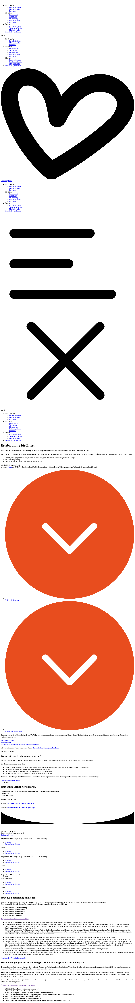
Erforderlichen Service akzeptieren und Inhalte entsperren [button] (20, 744)
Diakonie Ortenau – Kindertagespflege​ (21, 807)
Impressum (8, 842)
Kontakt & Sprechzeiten (13, 32)
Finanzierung (13, 19)
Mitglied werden (14, 9)
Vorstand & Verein (15, 28)
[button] (67, 35)
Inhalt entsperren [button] (6, 742)
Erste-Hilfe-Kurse (15, 7)
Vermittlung (13, 17)
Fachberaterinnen (15, 26)
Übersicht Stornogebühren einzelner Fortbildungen (18, 985)
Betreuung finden (15, 20)
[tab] (67, 919)
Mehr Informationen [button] (7, 740)
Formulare (12, 11)
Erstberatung (13, 15)
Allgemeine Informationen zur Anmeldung (15, 919)
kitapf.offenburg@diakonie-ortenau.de (20, 803)
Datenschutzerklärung (12, 844)
